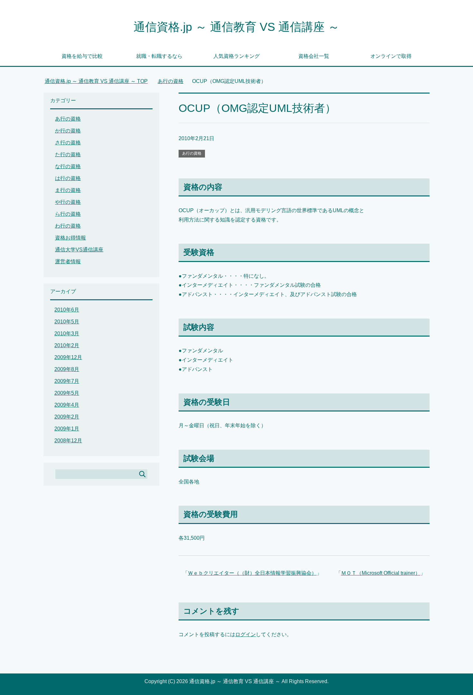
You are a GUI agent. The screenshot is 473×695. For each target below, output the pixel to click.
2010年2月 (66, 345)
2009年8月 (66, 369)
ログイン (245, 634)
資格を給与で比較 (82, 56)
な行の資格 (68, 166)
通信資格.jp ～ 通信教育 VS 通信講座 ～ (236, 26)
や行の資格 (68, 202)
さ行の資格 (68, 142)
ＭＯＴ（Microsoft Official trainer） (380, 573)
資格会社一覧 (313, 56)
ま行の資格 (68, 190)
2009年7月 (66, 381)
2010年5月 (66, 321)
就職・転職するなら (159, 56)
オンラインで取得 (391, 56)
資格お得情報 (70, 237)
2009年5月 (66, 393)
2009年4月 (66, 405)
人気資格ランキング (236, 56)
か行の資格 (68, 130)
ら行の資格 (68, 214)
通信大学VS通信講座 (79, 249)
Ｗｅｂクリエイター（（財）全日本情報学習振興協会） (252, 573)
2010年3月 (66, 333)
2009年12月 (68, 357)
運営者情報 (68, 261)
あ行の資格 (191, 153)
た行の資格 (68, 154)
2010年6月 (66, 309)
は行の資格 (68, 178)
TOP (96, 81)
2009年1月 (66, 428)
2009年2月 (66, 417)
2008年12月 (68, 440)
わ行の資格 (68, 226)
